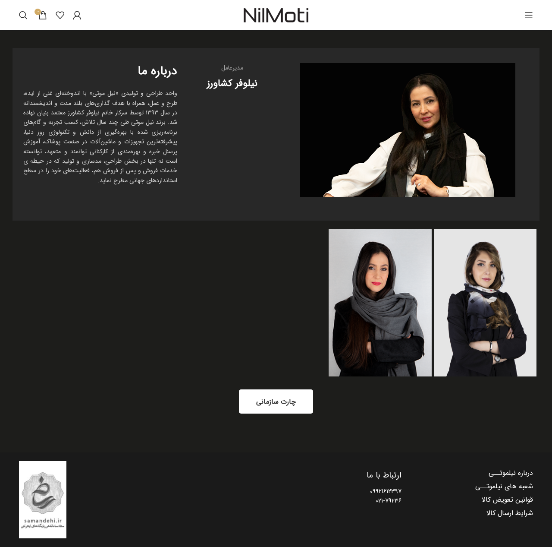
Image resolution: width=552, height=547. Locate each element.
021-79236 (388, 501)
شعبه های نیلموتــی (504, 486)
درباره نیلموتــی (511, 473)
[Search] (23, 15)
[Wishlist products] (60, 15)
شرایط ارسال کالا (509, 513)
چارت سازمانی (276, 401)
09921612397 (385, 491)
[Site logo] (276, 15)
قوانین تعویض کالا (507, 499)
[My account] (77, 15)
